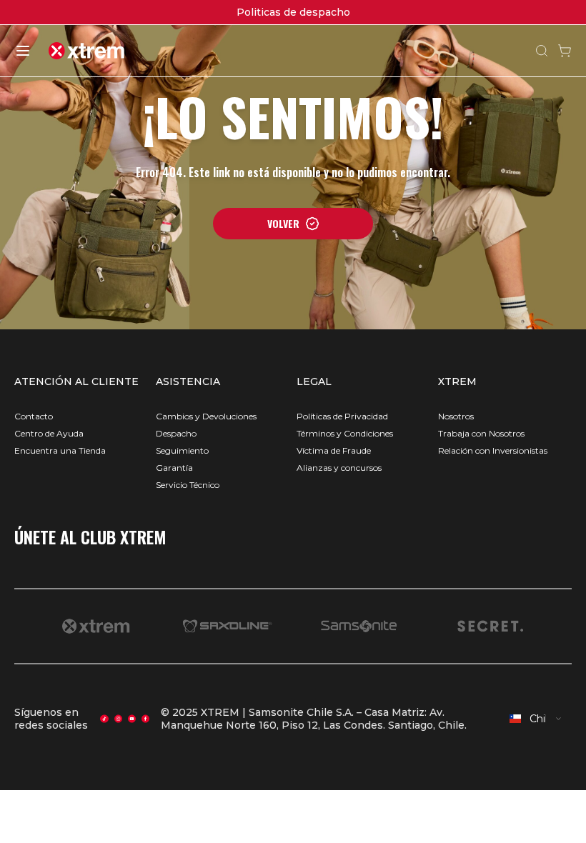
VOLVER (283, 223)
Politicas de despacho (293, 12)
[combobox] (536, 718)
